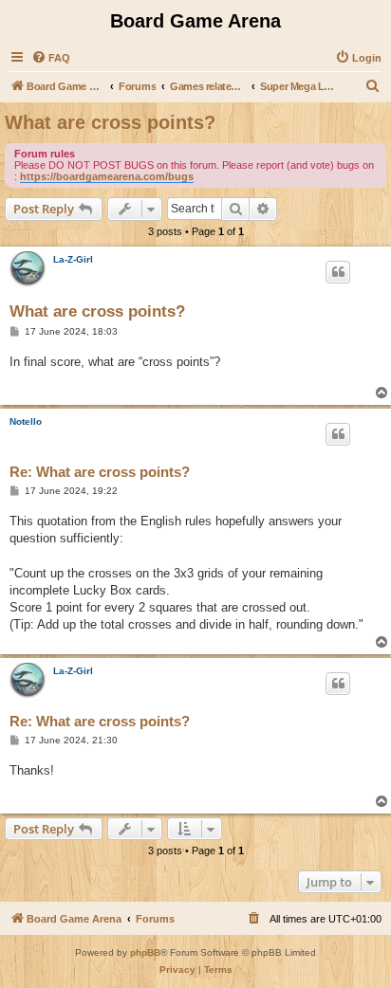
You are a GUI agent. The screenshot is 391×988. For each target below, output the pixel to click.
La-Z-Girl (73, 259)
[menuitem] (50, 57)
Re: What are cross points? (99, 472)
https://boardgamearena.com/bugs (107, 176)
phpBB (145, 952)
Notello (25, 421)
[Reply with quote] (338, 272)
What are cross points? (110, 122)
